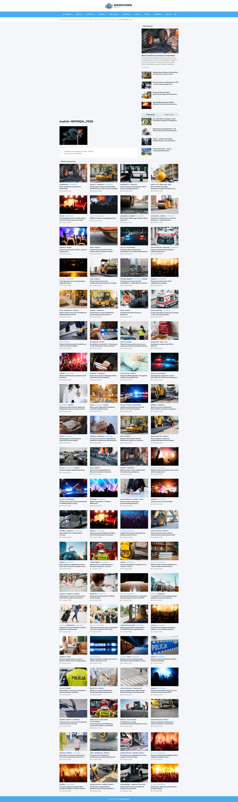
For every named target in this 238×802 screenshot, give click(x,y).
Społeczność (103, 719)
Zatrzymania (130, 247)
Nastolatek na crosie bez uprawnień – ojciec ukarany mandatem (73, 691)
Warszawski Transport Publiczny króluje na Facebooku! (132, 787)
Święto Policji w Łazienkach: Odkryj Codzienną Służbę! (163, 660)
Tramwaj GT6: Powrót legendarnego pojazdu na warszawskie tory (164, 597)
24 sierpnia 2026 (157, 443)
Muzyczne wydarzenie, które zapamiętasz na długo (161, 282)
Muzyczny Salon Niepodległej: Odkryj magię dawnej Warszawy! (164, 756)
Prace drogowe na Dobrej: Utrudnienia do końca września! (162, 439)
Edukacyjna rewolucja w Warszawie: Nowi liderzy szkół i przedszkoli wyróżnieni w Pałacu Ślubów (72, 598)
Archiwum (157, 14)
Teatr (129, 656)
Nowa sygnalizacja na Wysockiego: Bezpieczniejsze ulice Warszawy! (132, 691)
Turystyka (90, 14)
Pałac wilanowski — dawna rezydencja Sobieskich (162, 150)
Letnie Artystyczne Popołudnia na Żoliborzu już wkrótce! (132, 534)
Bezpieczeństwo (156, 247)
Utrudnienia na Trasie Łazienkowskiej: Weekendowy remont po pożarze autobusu (134, 723)
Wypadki (129, 342)
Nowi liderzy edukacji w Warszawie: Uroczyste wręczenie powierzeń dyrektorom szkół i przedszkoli (72, 757)
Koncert (62, 373)
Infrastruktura (156, 436)
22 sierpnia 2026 (157, 537)
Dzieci (92, 405)
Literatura (101, 373)
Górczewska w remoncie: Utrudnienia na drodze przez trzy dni (73, 723)
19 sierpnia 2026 (157, 759)
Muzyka (62, 216)
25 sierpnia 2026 (96, 317)
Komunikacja (64, 184)
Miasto (78, 14)
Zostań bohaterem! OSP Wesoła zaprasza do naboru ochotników (101, 724)
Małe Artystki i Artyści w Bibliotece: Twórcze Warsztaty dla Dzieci (164, 565)
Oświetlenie (163, 184)
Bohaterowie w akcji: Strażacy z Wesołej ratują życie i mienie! (101, 565)
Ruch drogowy (131, 719)
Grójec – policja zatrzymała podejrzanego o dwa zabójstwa (164, 139)
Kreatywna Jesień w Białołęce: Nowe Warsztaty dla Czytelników (103, 376)
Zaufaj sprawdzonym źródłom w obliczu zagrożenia (162, 250)
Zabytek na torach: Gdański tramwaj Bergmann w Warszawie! (73, 628)
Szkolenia (166, 247)
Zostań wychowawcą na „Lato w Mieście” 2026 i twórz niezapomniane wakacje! (73, 660)
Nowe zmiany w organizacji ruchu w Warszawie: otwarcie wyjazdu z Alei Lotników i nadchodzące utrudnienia (73, 566)
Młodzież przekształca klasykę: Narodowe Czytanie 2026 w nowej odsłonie (132, 660)
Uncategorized (65, 342)
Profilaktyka (125, 373)
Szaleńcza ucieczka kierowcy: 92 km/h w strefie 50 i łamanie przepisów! (132, 409)
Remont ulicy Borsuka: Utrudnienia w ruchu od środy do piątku (73, 345)
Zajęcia (105, 405)
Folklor (153, 625)
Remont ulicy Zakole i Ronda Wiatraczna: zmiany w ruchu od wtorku (131, 440)
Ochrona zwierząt (126, 279)
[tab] (150, 115)
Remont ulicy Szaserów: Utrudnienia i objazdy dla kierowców (73, 313)
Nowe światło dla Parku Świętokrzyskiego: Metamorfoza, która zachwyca (165, 94)
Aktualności (67, 14)
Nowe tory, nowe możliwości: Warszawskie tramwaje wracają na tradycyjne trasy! (163, 409)
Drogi (92, 247)
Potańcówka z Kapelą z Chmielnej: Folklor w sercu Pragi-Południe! (163, 628)
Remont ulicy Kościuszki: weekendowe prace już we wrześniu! (103, 282)
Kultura (93, 216)
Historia (154, 593)
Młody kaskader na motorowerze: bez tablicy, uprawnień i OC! (103, 660)
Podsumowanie (125, 784)
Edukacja (93, 373)
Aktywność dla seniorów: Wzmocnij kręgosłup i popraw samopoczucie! (72, 408)
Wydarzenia (73, 184)
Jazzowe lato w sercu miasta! (161, 501)
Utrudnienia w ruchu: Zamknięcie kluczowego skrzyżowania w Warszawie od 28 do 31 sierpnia (102, 314)
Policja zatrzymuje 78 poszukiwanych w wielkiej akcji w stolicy (73, 502)
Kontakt (168, 14)
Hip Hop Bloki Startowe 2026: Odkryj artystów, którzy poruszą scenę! (164, 104)
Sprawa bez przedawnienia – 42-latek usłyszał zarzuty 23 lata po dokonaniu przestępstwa (164, 130)
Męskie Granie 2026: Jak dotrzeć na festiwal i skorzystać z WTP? (164, 691)
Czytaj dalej (145, 67)
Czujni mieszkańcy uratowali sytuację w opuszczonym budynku (164, 313)
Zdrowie (101, 14)
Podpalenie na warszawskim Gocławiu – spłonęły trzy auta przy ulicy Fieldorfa (78, 152)
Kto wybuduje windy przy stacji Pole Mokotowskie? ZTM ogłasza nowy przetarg (164, 120)
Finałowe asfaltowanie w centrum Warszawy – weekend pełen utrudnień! (163, 220)
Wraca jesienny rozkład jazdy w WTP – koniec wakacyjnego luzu (165, 83)
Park (169, 184)
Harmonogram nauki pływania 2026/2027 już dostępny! (70, 439)
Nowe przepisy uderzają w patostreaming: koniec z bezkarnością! (129, 503)
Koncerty (63, 247)
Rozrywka (126, 14)
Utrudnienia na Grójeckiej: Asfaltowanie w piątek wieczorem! (102, 756)
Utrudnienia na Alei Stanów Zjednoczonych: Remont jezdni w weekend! (102, 788)
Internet (135, 499)
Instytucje (113, 14)
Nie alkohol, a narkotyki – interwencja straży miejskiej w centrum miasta (103, 345)
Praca (69, 656)
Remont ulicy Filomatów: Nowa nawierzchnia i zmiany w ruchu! (101, 250)
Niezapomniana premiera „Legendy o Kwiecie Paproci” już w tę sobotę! (133, 597)
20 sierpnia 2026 (127, 695)
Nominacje (100, 436)
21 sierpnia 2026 (157, 600)
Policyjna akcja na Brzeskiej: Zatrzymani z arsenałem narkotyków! (133, 250)
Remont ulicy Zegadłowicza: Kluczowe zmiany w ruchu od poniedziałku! (100, 472)
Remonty (93, 184)
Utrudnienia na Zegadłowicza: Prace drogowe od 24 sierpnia (133, 756)
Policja (123, 247)
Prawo (141, 499)
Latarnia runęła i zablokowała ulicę (72, 470)
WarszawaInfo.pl (125, 799)
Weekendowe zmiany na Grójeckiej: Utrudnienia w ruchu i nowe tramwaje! (165, 74)
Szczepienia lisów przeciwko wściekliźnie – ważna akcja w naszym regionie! (133, 283)
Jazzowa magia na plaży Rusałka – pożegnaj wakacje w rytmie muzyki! (72, 787)
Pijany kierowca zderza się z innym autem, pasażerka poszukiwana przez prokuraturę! (134, 346)
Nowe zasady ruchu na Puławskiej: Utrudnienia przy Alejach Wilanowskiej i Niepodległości (132, 472)
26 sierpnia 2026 (66, 191)
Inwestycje (155, 184)
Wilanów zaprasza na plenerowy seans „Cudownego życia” (164, 471)
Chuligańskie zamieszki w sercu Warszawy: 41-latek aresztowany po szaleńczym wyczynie (164, 377)
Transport (100, 184)
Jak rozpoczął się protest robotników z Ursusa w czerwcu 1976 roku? (104, 628)
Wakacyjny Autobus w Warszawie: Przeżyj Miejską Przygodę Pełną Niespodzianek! (132, 629)
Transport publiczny (127, 625)
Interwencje (94, 342)
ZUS (166, 342)
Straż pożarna (95, 562)
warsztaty (93, 593)
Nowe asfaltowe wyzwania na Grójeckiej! (158, 55)
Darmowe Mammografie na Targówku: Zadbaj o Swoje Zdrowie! (133, 376)
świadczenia (155, 342)
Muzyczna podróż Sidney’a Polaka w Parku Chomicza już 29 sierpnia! (103, 534)
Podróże (62, 530)
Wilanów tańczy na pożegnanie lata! (103, 218)
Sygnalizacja (137, 688)
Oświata (77, 593)
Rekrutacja (94, 719)
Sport (147, 14)
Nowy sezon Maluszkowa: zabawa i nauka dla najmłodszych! (102, 408)
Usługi (137, 14)
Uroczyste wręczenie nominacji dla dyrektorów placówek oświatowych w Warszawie (103, 440)
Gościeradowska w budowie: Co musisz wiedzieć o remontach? (162, 723)
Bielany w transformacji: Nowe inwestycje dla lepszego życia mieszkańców (101, 692)
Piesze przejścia (126, 688)
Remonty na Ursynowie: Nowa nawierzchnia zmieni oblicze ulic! (163, 534)
